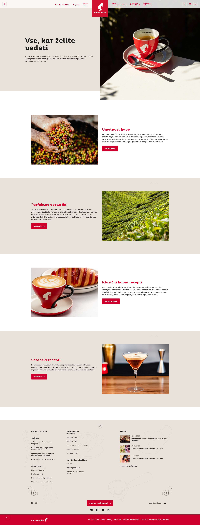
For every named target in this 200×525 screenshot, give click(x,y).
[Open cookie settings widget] (7, 517)
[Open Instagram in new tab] (109, 510)
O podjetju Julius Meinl (135, 4)
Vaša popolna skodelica (119, 4)
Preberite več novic (128, 466)
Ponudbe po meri (38, 470)
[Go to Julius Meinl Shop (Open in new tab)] (190, 4)
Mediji (109, 520)
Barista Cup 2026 (62, 5)
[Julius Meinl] (4, 4)
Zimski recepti (72, 453)
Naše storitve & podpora (41, 478)
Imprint (117, 520)
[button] (184, 4)
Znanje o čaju (71, 441)
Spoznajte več (111, 301)
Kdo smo (70, 464)
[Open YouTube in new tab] (103, 510)
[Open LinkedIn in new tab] (91, 510)
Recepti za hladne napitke (77, 445)
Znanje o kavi (71, 437)
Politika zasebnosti (131, 520)
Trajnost (76, 5)
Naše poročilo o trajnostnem (43, 460)
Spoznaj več (110, 148)
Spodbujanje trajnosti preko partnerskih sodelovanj (42, 455)
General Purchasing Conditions (155, 520)
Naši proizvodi (37, 474)
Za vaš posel (85, 4)
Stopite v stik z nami (147, 4)
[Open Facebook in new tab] (97, 510)
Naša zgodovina (73, 468)
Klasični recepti (72, 449)
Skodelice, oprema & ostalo (42, 482)
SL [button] (195, 4)
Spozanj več (39, 226)
